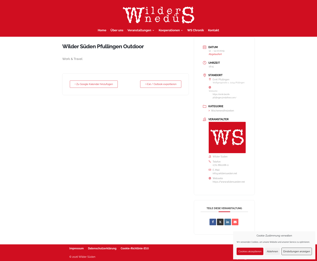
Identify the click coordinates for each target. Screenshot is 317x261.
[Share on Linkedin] (227, 222)
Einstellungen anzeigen (296, 251)
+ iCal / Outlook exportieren (160, 84)
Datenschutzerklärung (102, 248)
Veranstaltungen (139, 30)
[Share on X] (220, 222)
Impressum (76, 248)
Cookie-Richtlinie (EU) (135, 248)
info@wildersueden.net (225, 173)
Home (102, 30)
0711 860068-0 (221, 165)
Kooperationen (169, 30)
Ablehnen (272, 251)
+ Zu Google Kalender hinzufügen (94, 84)
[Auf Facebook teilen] (213, 222)
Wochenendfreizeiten (222, 110)
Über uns (116, 30)
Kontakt (213, 30)
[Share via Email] (235, 222)
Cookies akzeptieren (250, 251)
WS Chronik (195, 30)
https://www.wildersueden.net (229, 181)
